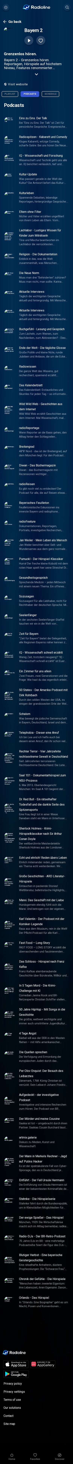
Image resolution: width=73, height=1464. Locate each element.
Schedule (51, 93)
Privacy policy (13, 1383)
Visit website (18, 84)
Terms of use (12, 1399)
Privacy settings (14, 1391)
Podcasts (30, 93)
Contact (8, 1416)
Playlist (9, 93)
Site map (9, 1424)
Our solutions (12, 1408)
